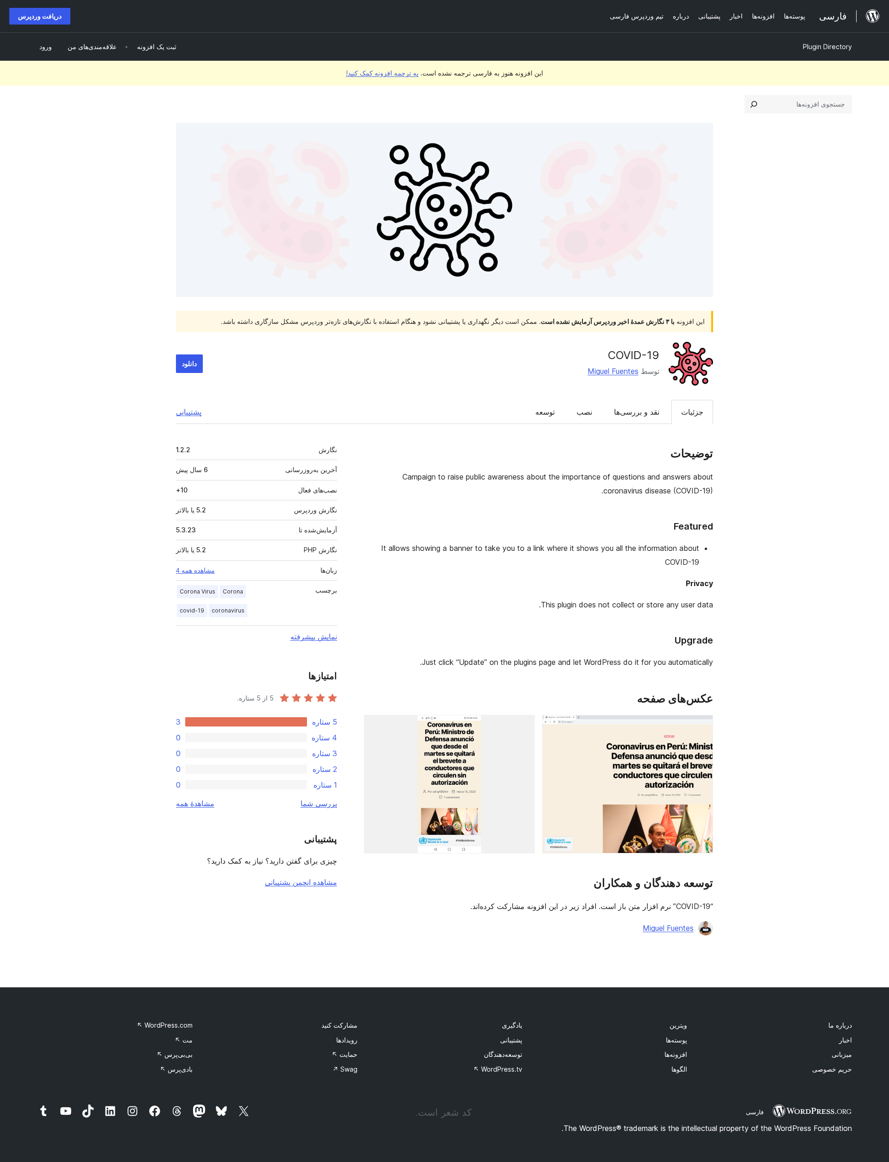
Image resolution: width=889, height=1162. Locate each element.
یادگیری (512, 1025)
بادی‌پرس (176, 1069)
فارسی (755, 1112)
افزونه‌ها (675, 1054)
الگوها (679, 1069)
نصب (584, 412)
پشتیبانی (188, 412)
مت (184, 1040)
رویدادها (346, 1040)
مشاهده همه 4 (195, 570)
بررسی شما (319, 803)
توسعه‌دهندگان (503, 1054)
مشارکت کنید (339, 1025)
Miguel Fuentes (613, 371)
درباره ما (840, 1025)
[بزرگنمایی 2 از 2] (522, 727)
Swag (344, 1069)
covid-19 (192, 610)
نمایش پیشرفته (313, 636)
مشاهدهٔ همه (195, 803)
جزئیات (692, 412)
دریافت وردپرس (40, 16)
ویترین (678, 1025)
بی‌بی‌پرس (175, 1054)
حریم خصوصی (832, 1069)
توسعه (545, 412)
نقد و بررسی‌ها (636, 412)
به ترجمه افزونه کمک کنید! (382, 73)
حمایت (344, 1054)
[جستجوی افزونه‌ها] (754, 104)
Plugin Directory (827, 47)
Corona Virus (197, 591)
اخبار (845, 1040)
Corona (233, 591)
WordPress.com (165, 1025)
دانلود (189, 363)
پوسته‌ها (676, 1040)
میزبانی (842, 1054)
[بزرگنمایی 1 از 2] (700, 727)
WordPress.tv (497, 1069)
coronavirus (228, 610)
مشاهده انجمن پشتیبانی (301, 882)
